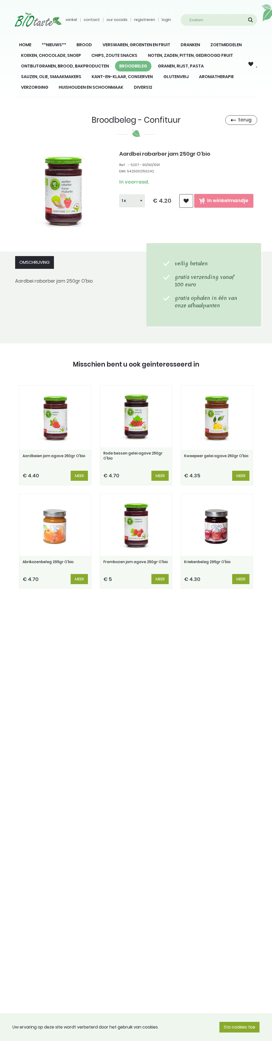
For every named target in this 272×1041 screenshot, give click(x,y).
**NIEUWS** (54, 45)
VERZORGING (34, 87)
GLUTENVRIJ (176, 77)
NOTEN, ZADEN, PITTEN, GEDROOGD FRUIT (190, 55)
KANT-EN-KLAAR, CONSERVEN (122, 77)
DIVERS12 (143, 87)
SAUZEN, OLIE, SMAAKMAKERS (51, 77)
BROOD (84, 45)
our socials (117, 20)
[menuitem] (25, 45)
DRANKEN (190, 45)
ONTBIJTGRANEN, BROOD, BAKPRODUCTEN (65, 66)
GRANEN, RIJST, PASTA (181, 66)
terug (245, 120)
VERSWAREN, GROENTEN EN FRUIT (136, 45)
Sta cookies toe (239, 1027)
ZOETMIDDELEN (226, 45)
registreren (144, 20)
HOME (25, 45)
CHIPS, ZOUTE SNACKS (114, 55)
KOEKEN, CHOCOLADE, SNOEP (51, 55)
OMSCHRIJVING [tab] (34, 262)
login (166, 20)
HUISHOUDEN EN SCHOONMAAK (91, 87)
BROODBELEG (133, 66)
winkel (71, 20)
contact (92, 20)
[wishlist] (186, 201)
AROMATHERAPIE (216, 77)
